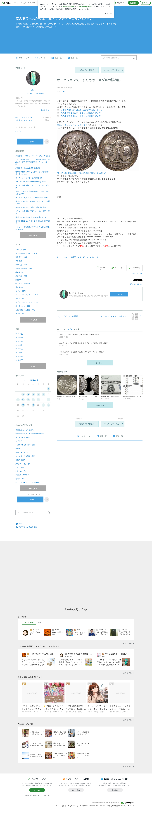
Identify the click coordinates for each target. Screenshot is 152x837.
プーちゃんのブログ (22, 437)
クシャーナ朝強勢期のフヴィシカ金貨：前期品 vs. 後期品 (32, 228)
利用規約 (85, 806)
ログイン (145, 3)
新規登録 (133, 3)
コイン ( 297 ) (20, 291)
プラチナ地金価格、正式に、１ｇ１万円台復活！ (32, 186)
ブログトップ (24, 58)
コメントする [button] (119, 268)
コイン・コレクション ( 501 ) (26, 295)
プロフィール (28, 94)
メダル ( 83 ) (20, 298)
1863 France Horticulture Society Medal (30, 182)
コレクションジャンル (23, 120)
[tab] (29, 623)
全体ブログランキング (23, 117)
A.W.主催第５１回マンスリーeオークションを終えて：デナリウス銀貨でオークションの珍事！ (32, 162)
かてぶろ (18, 441)
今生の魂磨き (20, 460)
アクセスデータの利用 (98, 806)
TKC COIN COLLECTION (25, 445)
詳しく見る (76, 790)
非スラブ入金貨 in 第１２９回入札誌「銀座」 (32, 197)
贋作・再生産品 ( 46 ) (23, 268)
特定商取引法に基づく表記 (117, 806)
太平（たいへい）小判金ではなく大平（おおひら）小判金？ (32, 192)
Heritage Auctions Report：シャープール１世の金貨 (32, 202)
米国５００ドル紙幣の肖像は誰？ (27, 168)
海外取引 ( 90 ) (21, 257)
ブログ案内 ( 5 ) (21, 250)
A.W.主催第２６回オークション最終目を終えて (81, 116)
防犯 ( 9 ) (18, 280)
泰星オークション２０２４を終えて (72, 125)
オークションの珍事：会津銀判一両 (28, 178)
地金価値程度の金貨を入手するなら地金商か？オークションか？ (32, 173)
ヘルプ (132, 806)
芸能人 (40, 622)
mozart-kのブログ (22, 475)
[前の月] (24, 380)
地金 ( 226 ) (19, 287)
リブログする (135, 268)
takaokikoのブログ (22, 452)
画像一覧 (58, 58)
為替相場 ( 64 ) (21, 276)
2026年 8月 (33, 380)
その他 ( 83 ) (20, 313)
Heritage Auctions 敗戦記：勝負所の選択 (30, 207)
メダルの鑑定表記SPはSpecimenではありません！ (82, 110)
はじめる (37, 790)
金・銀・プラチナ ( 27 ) (24, 283)
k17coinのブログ (21, 471)
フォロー (119, 294)
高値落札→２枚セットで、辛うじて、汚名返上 (32, 156)
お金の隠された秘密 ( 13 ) (25, 310)
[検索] (133, 58)
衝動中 (17, 449)
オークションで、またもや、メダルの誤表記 (88, 80)
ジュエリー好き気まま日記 (25, 456)
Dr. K (33, 89)
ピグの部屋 (39, 94)
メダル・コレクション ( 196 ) (26, 302)
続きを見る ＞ (46, 110)
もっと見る (100, 363)
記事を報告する (137, 284)
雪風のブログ (20, 479)
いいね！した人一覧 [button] (136, 273)
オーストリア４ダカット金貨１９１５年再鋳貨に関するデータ (114, 70)
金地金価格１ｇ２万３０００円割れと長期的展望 (32, 222)
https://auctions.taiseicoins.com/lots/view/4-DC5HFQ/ (81, 173)
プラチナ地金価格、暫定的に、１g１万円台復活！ (32, 212)
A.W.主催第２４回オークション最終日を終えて (81, 113)
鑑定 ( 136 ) (19, 272)
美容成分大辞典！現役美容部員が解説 (29, 434)
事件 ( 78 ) (19, 261)
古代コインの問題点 (86, 70)
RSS (20, 524)
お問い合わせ (74, 806)
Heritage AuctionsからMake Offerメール (30, 217)
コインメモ (19, 467)
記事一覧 (42, 58)
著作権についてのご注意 (28, 527)
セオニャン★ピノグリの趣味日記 (28, 482)
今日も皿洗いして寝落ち (24, 430)
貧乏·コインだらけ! (22, 464)
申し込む (115, 790)
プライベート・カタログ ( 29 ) (26, 253)
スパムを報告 (61, 806)
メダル (65, 91)
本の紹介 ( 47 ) (21, 265)
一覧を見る (33, 235)
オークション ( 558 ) (23, 306)
